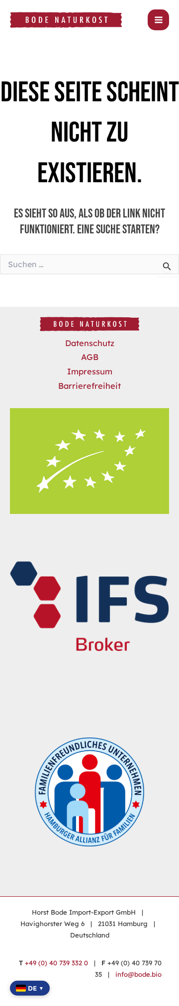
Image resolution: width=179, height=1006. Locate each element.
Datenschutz (89, 343)
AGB (89, 357)
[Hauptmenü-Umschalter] (158, 20)
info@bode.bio (138, 974)
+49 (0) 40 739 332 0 (56, 963)
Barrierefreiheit (89, 386)
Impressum (89, 371)
